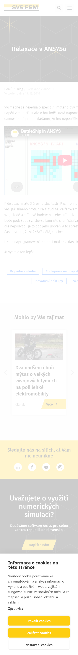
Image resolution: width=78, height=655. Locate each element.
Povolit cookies (39, 621)
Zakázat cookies (39, 633)
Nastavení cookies (39, 645)
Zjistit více (15, 608)
